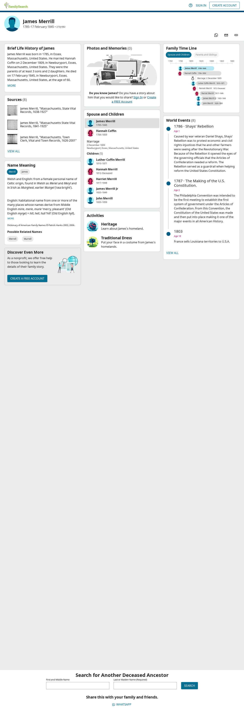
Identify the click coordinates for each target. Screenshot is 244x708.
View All (14, 151)
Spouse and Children (179, 54)
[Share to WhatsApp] (216, 35)
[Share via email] (226, 35)
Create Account (224, 5)
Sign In (201, 5)
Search (189, 686)
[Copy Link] (236, 35)
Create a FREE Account (27, 278)
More (12, 86)
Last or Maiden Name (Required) (130, 679)
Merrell (12, 238)
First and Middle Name (57, 679)
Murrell (27, 238)
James (25, 171)
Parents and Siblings (206, 54)
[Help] (190, 5)
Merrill (12, 171)
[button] (42, 110)
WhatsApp (123, 704)
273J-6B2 (60, 26)
